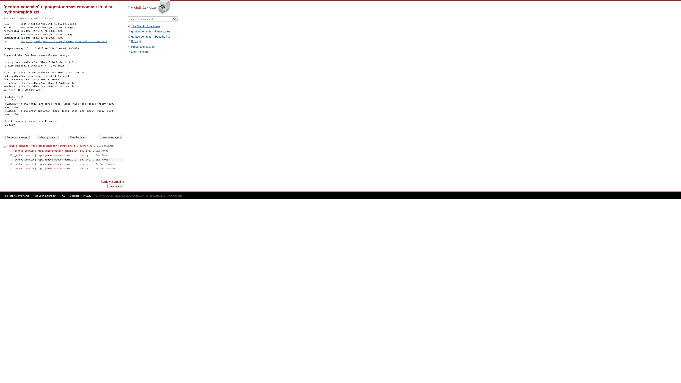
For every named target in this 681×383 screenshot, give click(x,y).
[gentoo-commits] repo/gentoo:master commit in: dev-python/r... (51, 146)
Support (74, 195)
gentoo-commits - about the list (150, 36)
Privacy (87, 195)
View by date (77, 137)
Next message (111, 137)
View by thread (48, 137)
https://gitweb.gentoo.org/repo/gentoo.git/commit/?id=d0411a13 (64, 41)
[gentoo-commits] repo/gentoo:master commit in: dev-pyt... (53, 150)
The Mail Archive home (145, 26)
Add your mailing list (45, 195)
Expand (136, 41)
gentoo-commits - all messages (150, 31)
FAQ (62, 195)
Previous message (17, 137)
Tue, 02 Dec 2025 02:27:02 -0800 (37, 18)
